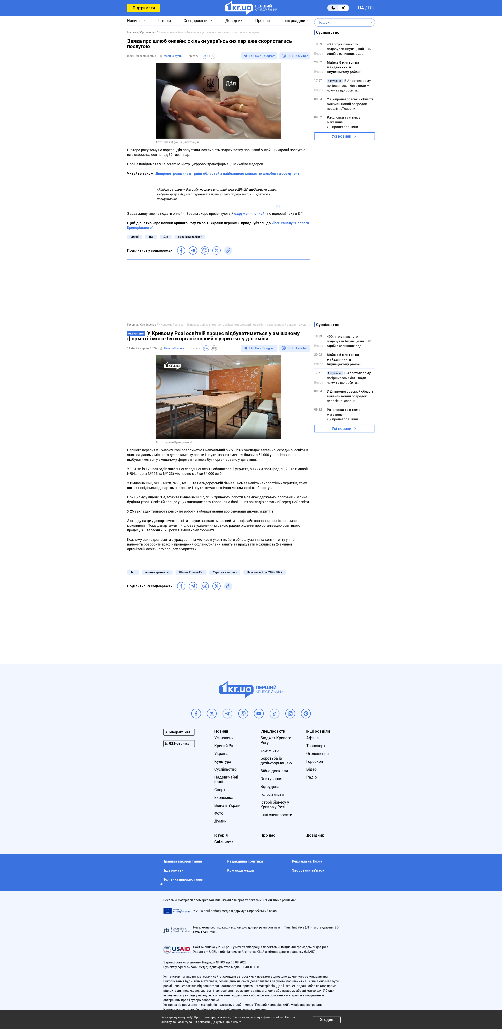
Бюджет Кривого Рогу (275, 740)
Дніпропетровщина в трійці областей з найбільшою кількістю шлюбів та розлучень (227, 173)
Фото (218, 813)
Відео (311, 769)
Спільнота (224, 842)
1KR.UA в (262, 56)
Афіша (312, 738)
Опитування (271, 778)
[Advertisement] (218, 290)
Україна (221, 753)
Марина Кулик (173, 56)
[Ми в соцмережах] (196, 713)
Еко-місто (269, 750)
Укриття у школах (225, 572)
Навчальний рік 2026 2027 (264, 572)
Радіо (311, 777)
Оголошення (317, 753)
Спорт (219, 789)
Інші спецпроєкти (276, 814)
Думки (220, 821)
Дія (165, 236)
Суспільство (225, 769)
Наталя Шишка (174, 348)
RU (371, 8)
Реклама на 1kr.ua (307, 861)
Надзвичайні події (226, 779)
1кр (151, 236)
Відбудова (269, 786)
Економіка (223, 797)
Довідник (234, 20)
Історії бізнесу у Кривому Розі (274, 804)
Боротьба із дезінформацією (276, 760)
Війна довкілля (274, 771)
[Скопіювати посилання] (228, 250)
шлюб (135, 236)
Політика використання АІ (181, 881)
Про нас (262, 20)
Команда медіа (240, 870)
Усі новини (341, 136)
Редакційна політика (245, 861)
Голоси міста (272, 794)
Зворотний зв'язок (308, 870)
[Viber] (205, 250)
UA (361, 8)
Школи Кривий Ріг (191, 572)
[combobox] (341, 22)
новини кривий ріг (190, 236)
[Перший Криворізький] (251, 8)
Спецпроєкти (195, 20)
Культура (222, 761)
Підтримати (144, 7)
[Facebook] (181, 250)
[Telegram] (193, 250)
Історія (164, 20)
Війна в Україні (227, 805)
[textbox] (341, 22)
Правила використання (182, 861)
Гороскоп (314, 761)
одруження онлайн (250, 213)
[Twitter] (216, 250)
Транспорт (315, 745)
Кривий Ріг (224, 745)
